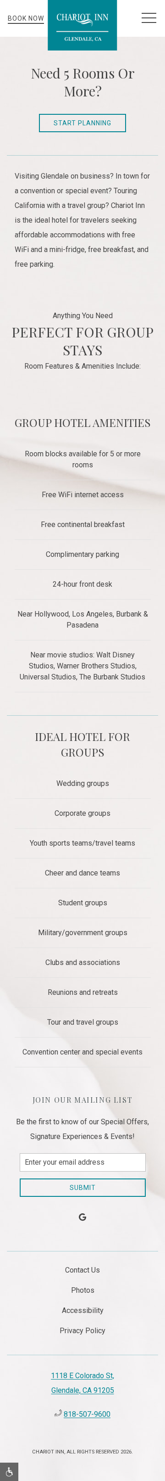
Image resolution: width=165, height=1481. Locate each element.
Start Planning (82, 123)
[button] (149, 18)
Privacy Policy (82, 1330)
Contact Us (82, 1270)
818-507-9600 (87, 1414)
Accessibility (83, 1310)
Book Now (26, 18)
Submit (83, 1187)
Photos (82, 1290)
